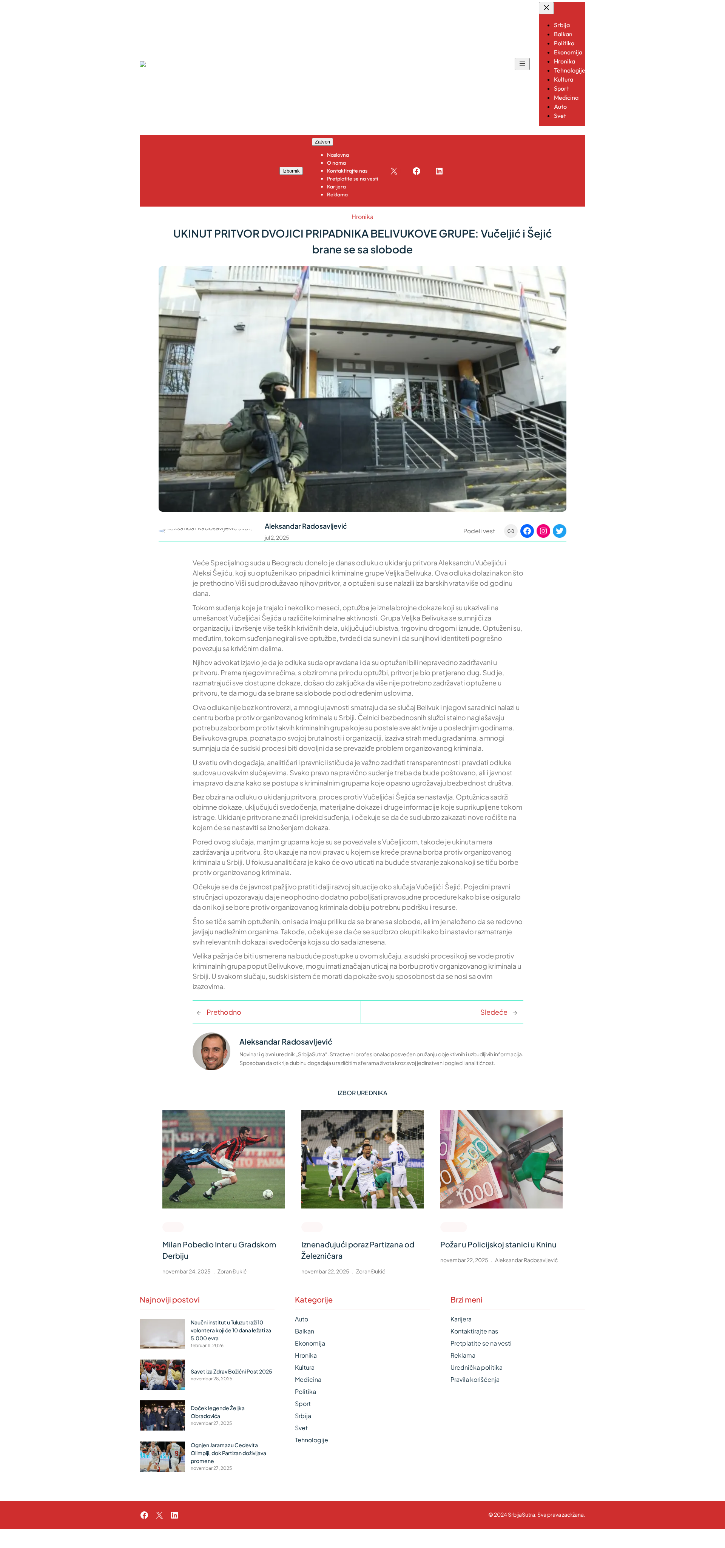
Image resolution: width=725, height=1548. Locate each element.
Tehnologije (311, 1440)
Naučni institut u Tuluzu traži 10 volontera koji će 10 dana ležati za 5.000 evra (231, 1330)
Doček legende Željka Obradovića (218, 1411)
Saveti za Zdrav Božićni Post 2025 (231, 1371)
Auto (301, 1319)
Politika (305, 1391)
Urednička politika (476, 1367)
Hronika (362, 217)
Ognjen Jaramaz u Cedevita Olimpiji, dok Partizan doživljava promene (228, 1453)
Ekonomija (310, 1343)
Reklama (462, 1355)
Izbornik (291, 171)
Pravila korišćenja (475, 1379)
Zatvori (322, 142)
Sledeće (494, 1012)
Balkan (304, 1331)
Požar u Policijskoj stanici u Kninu (498, 1244)
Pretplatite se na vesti (481, 1343)
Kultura (305, 1367)
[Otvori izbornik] (522, 64)
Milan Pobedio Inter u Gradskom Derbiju (219, 1249)
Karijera (461, 1319)
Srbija (303, 1416)
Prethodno (224, 1012)
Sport (173, 1226)
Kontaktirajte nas (474, 1331)
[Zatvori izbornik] (546, 8)
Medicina (308, 1379)
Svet (301, 1428)
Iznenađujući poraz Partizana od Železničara (357, 1249)
